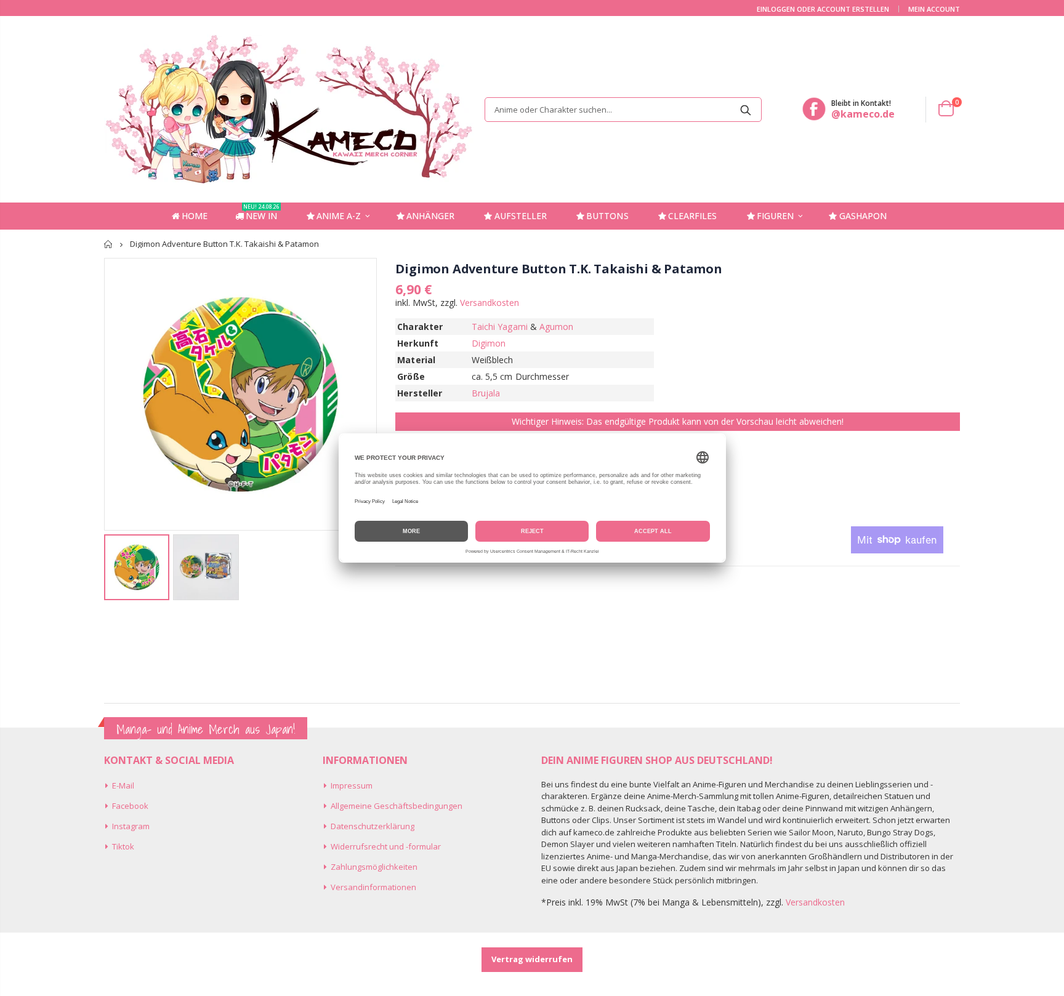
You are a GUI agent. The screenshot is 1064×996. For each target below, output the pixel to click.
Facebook (130, 805)
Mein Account (934, 9)
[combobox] (623, 109)
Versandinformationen (373, 887)
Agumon (556, 326)
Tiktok (123, 846)
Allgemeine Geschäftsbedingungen (396, 805)
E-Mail (123, 785)
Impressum (352, 785)
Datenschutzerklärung (372, 826)
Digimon (489, 343)
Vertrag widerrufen (532, 959)
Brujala (486, 393)
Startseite (108, 244)
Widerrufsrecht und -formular (386, 846)
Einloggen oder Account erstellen (823, 9)
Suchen (746, 109)
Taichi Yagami (500, 326)
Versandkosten (489, 302)
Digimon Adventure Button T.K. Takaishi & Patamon (558, 268)
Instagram (131, 826)
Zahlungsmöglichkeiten (374, 866)
